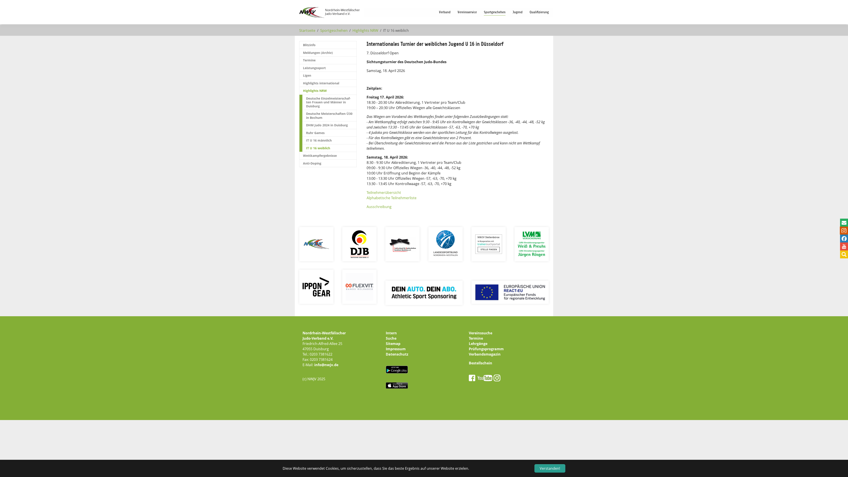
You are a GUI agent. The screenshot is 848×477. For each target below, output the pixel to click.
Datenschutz (397, 354)
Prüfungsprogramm (486, 348)
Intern (391, 333)
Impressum (396, 348)
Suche (391, 338)
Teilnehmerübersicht (384, 192)
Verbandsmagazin (485, 354)
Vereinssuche (480, 333)
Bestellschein (480, 363)
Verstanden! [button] (550, 468)
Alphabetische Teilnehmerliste (391, 197)
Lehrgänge (478, 343)
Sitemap (393, 343)
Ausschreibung (379, 206)
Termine (476, 338)
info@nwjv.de (326, 364)
